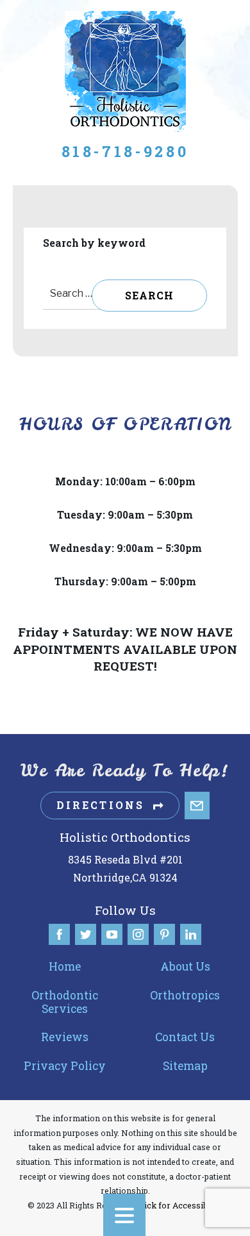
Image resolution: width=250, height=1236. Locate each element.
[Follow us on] (59, 934)
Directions (100, 805)
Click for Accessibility (179, 1205)
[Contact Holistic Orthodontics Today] (197, 805)
